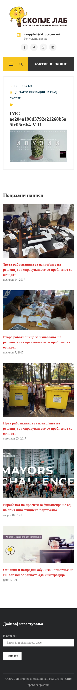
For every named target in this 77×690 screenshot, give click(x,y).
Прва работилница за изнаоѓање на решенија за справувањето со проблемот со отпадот (37, 428)
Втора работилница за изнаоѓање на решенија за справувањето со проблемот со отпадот (37, 342)
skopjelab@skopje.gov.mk (42, 34)
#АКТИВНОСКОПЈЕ (51, 64)
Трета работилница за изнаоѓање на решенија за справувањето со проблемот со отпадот (37, 269)
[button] (38, 146)
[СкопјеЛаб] (38, 16)
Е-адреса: (10, 635)
